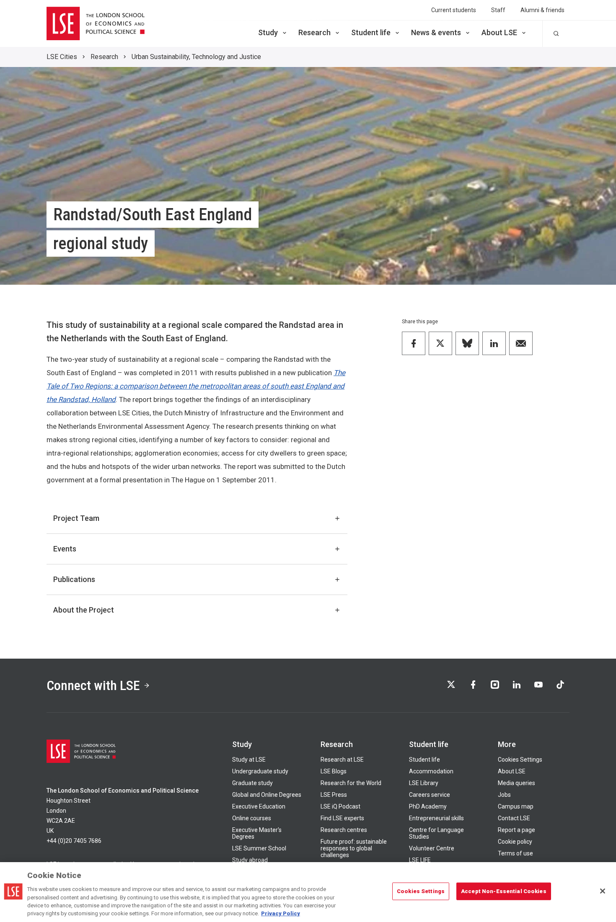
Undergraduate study (260, 771)
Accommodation (431, 771)
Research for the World (351, 783)
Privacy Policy (280, 913)
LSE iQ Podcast (340, 806)
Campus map (515, 806)
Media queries (516, 783)
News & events (436, 32)
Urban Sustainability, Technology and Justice (196, 57)
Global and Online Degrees (266, 794)
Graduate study (252, 783)
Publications (74, 579)
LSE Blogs (334, 771)
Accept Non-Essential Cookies (503, 891)
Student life (371, 32)
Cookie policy (515, 841)
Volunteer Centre (431, 848)
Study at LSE (249, 759)
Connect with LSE (93, 685)
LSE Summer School (259, 848)
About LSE (499, 32)
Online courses (251, 818)
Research (314, 32)
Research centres (344, 830)
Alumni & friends (542, 10)
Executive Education (258, 806)
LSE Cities (62, 57)
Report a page (516, 830)
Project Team (76, 518)
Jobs (504, 794)
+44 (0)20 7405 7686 (74, 840)
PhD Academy (428, 806)
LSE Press (334, 794)
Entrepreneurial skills (436, 818)
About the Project (83, 609)
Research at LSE (342, 759)
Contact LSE (514, 818)
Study (268, 32)
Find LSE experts (342, 818)
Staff (498, 10)
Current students (453, 10)
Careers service (429, 794)
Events (64, 548)
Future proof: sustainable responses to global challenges (354, 848)
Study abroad (250, 860)
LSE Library (423, 783)
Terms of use (515, 853)
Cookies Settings (520, 759)
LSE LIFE (420, 860)
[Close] (602, 891)
